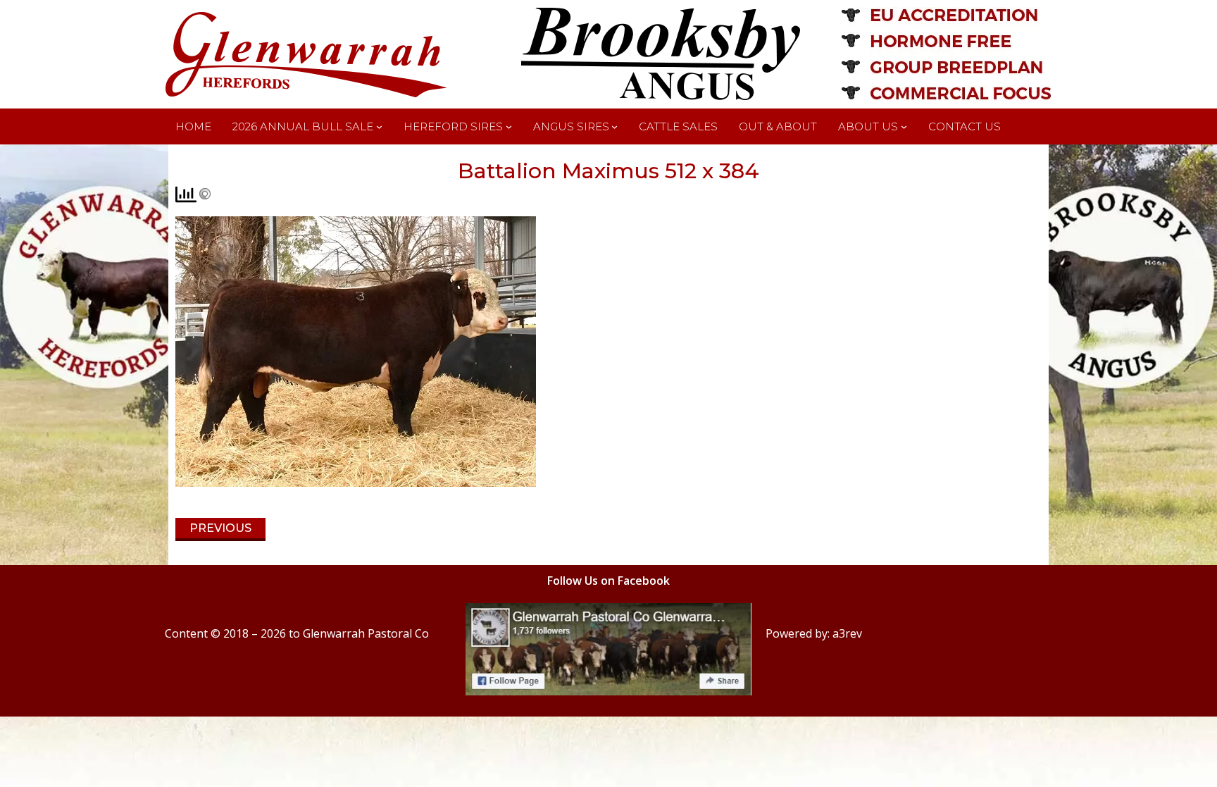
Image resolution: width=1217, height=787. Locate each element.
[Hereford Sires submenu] (509, 126)
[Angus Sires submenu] (614, 126)
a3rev (847, 633)
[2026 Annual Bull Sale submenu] (379, 126)
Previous (220, 528)
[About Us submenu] (904, 126)
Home (193, 126)
